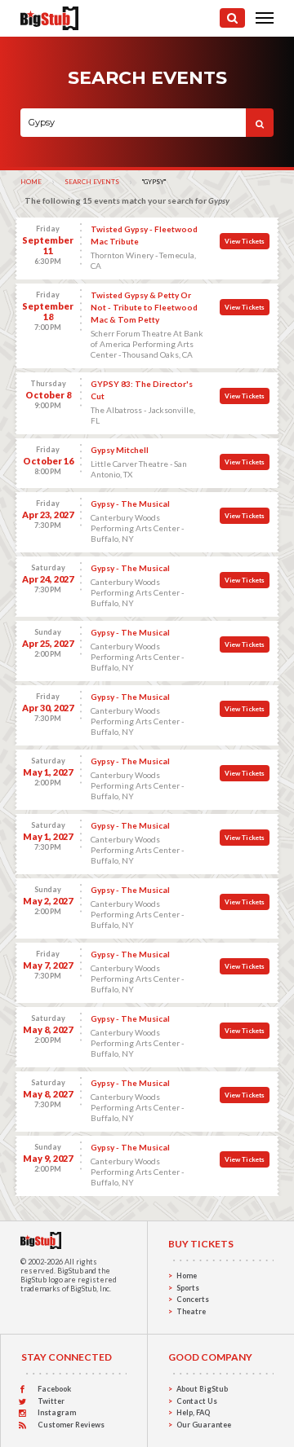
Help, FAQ (193, 1412)
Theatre (191, 1311)
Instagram (57, 1412)
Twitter (51, 1401)
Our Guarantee (203, 1424)
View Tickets (245, 241)
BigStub (70, 1270)
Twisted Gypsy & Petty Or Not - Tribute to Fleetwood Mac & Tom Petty (144, 307)
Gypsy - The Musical (130, 503)
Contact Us (196, 1400)
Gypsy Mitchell (120, 450)
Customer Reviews (71, 1424)
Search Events (92, 182)
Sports (187, 1287)
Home (31, 182)
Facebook (54, 1388)
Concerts (192, 1299)
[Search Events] (232, 18)
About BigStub (202, 1388)
